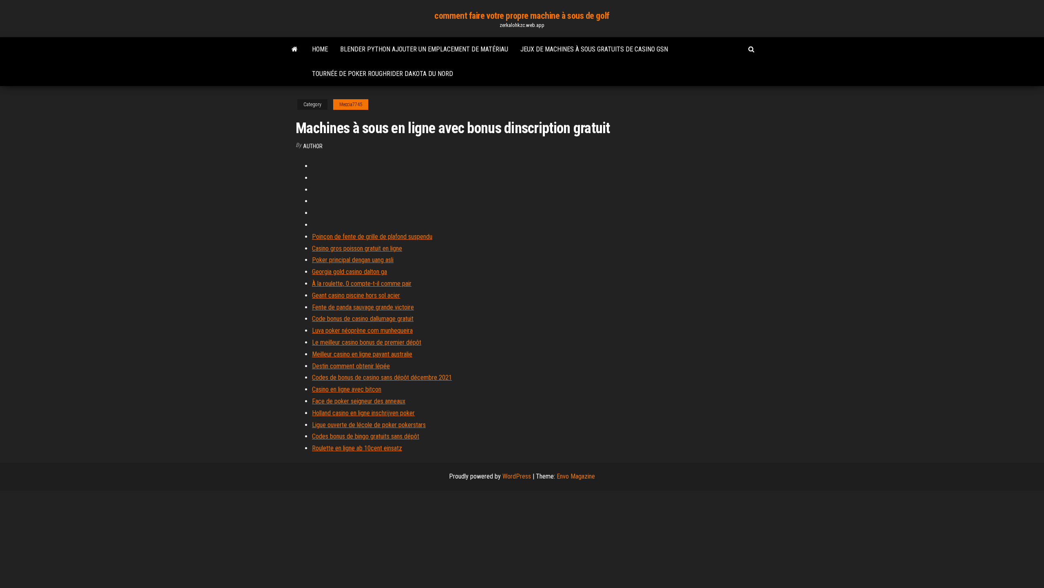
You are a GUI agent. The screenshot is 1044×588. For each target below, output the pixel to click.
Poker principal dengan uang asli (353, 260)
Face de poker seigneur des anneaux (358, 401)
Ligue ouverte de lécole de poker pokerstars (369, 425)
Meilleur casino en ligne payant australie (362, 354)
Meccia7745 (350, 104)
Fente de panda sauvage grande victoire (363, 307)
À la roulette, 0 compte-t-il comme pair (361, 283)
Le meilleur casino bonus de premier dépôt (366, 342)
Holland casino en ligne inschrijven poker (363, 413)
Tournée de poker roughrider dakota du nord (382, 74)
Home (320, 49)
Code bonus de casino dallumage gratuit (363, 319)
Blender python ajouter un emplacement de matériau (424, 49)
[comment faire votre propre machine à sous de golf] (294, 49)
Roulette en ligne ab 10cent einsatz (357, 448)
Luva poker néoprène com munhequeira (362, 330)
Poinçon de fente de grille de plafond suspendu (372, 237)
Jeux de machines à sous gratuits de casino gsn (594, 49)
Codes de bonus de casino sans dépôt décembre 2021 (382, 377)
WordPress (516, 476)
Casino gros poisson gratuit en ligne (357, 248)
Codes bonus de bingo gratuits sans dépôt (365, 436)
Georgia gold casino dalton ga (349, 272)
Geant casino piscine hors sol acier (356, 295)
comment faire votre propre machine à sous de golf (521, 16)
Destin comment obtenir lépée (351, 366)
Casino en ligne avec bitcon (346, 389)
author (313, 146)
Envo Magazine (576, 476)
